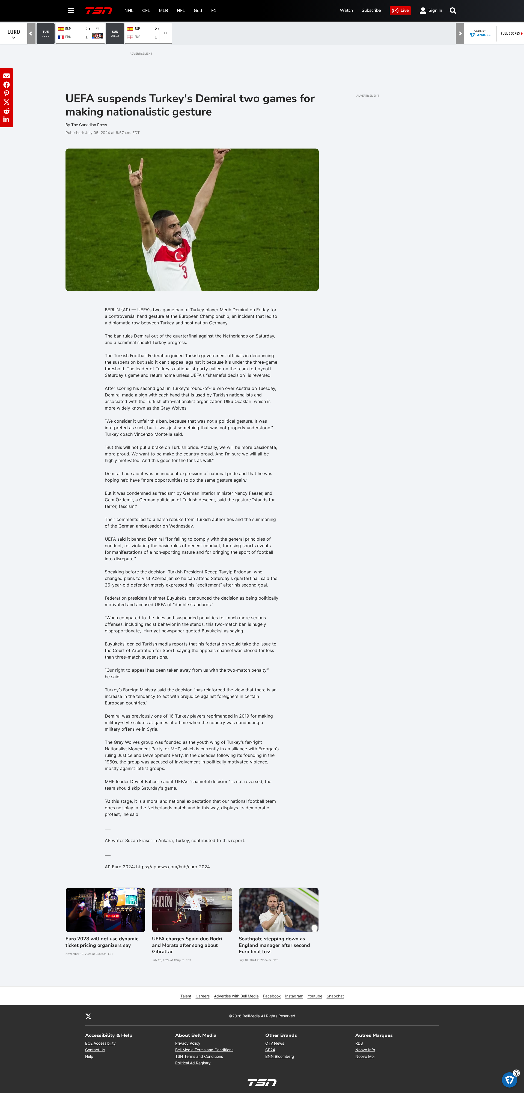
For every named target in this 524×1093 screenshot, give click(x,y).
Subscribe (371, 10)
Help (89, 1056)
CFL (146, 11)
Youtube (315, 996)
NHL (128, 11)
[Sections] (71, 10)
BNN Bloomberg (279, 1056)
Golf (198, 11)
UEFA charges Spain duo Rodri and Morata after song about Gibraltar (187, 945)
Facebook (272, 996)
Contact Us (95, 1049)
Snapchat (335, 996)
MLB (163, 11)
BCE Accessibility (100, 1043)
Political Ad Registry (193, 1063)
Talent (185, 996)
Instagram (294, 996)
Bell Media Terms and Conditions (204, 1049)
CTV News (274, 1043)
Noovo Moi (364, 1056)
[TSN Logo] (98, 10)
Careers (203, 996)
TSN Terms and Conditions (199, 1056)
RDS (359, 1043)
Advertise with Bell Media (236, 996)
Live (405, 10)
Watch (346, 10)
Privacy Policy (187, 1043)
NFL (181, 11)
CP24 (270, 1049)
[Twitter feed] (88, 1015)
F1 (213, 11)
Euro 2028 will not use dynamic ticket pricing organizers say (102, 942)
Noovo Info (365, 1049)
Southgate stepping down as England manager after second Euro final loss (274, 945)
